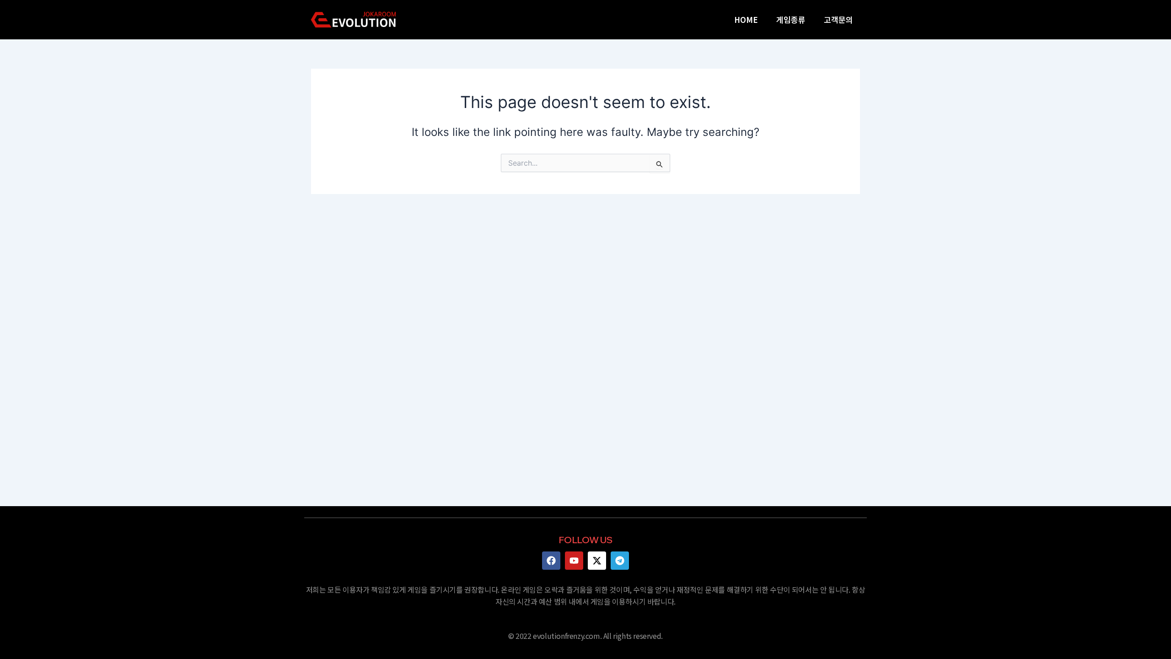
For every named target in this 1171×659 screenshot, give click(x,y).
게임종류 (791, 19)
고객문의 (838, 19)
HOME (746, 19)
